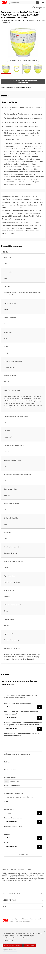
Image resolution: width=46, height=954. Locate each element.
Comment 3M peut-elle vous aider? (18, 703)
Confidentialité (24, 919)
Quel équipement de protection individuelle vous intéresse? (21, 713)
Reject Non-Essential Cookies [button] (12, 945)
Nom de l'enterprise (12, 786)
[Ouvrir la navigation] (43, 3)
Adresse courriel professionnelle (17, 754)
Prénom (7, 762)
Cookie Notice (8, 940)
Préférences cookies (36, 919)
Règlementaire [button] (10, 900)
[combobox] (6, 781)
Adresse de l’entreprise (13, 793)
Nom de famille (10, 770)
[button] (10, 949)
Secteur (7, 834)
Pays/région (9, 809)
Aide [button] (5, 906)
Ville (6, 801)
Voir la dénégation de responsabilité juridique (16, 88)
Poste (6, 843)
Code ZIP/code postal (13, 826)
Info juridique (14, 919)
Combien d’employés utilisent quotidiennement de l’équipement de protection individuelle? (23, 724)
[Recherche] (37, 2)
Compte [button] (38, 8)
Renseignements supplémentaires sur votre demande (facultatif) (21, 734)
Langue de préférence (13, 818)
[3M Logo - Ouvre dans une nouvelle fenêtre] (4, 2)
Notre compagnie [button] (11, 894)
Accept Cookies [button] (29, 945)
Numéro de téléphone (12, 778)
